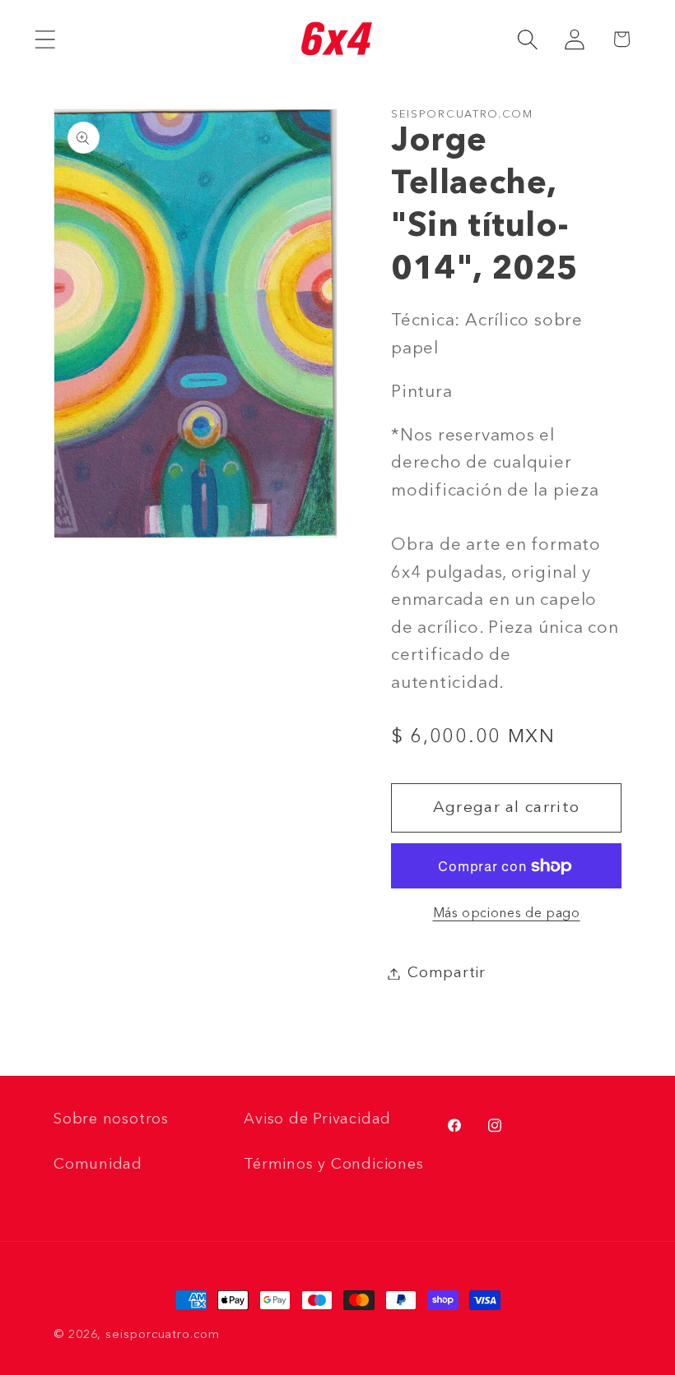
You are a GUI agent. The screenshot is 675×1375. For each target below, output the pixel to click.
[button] (44, 39)
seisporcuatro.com (162, 1334)
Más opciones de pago (506, 914)
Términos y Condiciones (333, 1164)
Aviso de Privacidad (317, 1119)
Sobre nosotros (111, 1119)
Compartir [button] (446, 973)
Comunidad (98, 1164)
